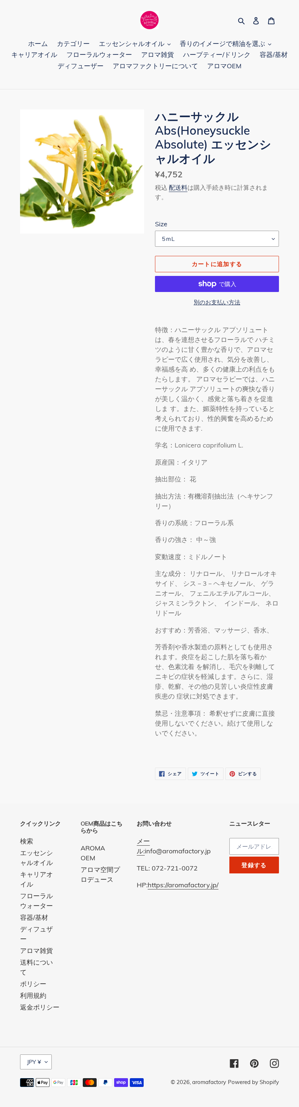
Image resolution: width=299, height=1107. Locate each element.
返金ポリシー (39, 1007)
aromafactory (209, 1082)
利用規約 (33, 995)
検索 (26, 841)
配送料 (178, 187)
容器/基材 (34, 917)
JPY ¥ (34, 1061)
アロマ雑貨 (36, 950)
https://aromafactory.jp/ (183, 885)
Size (161, 224)
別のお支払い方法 (217, 302)
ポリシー (33, 984)
